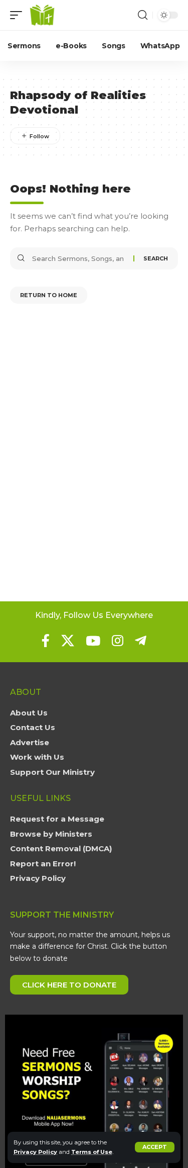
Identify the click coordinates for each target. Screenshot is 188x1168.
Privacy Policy (35, 1151)
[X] (68, 641)
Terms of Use (91, 1151)
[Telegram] (140, 641)
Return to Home (48, 295)
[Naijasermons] (42, 15)
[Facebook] (45, 641)
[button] (154, 1147)
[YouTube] (93, 641)
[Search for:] (79, 258)
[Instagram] (117, 641)
